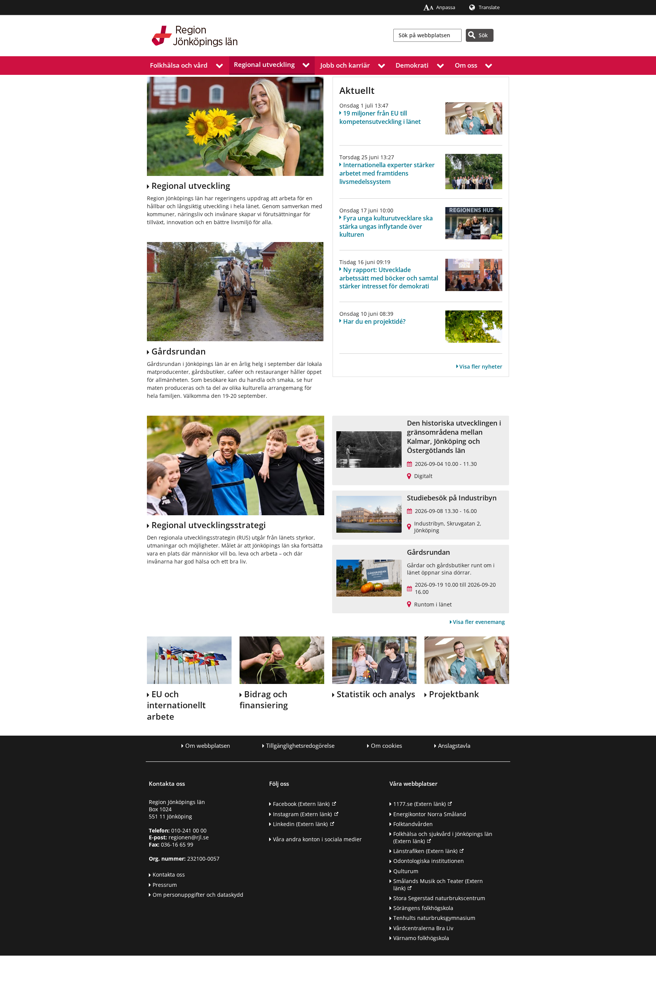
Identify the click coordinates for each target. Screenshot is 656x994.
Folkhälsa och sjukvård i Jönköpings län (442, 837)
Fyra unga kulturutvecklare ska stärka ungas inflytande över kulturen (386, 226)
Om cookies (386, 746)
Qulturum (405, 871)
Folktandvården (413, 824)
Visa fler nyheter (480, 366)
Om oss (466, 65)
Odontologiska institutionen (428, 860)
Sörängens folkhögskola (423, 908)
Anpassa (445, 7)
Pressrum (165, 884)
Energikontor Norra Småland (429, 814)
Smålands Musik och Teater (438, 884)
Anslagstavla (454, 746)
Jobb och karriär (345, 65)
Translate (489, 7)
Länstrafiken (425, 851)
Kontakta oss (169, 874)
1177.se (419, 803)
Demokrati (412, 65)
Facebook (301, 803)
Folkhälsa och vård (179, 65)
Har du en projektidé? (374, 321)
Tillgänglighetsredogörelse (300, 746)
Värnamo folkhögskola (421, 938)
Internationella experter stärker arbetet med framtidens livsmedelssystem (387, 173)
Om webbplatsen (207, 746)
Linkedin (300, 824)
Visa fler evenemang (479, 621)
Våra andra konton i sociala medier (317, 839)
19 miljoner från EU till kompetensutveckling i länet (380, 117)
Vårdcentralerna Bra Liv (423, 928)
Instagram (302, 814)
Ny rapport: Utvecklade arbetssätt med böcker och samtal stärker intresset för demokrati (388, 278)
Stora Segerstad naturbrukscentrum (439, 898)
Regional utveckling (264, 64)
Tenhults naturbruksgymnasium (434, 917)
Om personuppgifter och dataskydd (198, 894)
